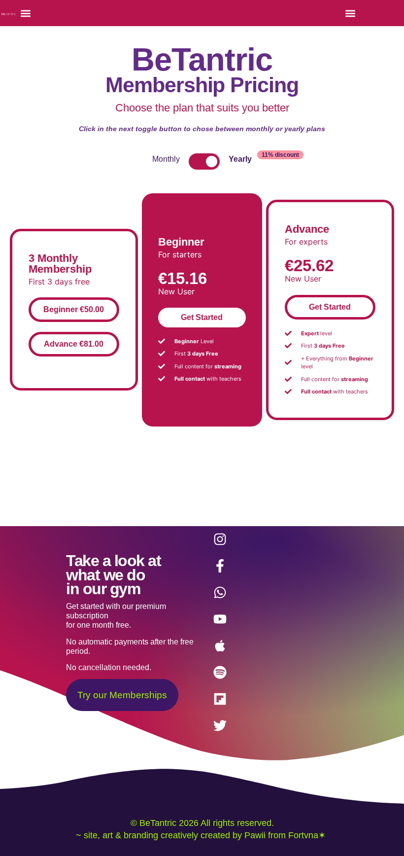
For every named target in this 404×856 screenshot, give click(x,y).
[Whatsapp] (220, 592)
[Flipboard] (220, 699)
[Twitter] (220, 726)
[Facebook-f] (220, 566)
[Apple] (220, 646)
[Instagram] (220, 539)
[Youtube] (220, 619)
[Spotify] (220, 672)
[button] (25, 13)
